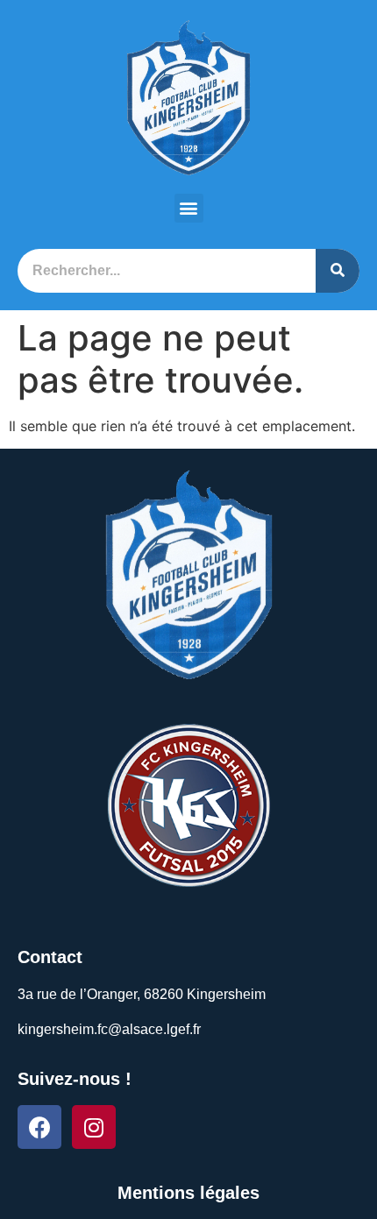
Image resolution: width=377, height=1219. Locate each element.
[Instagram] (94, 1127)
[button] (188, 208)
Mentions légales (188, 1192)
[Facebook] (39, 1127)
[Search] (337, 271)
